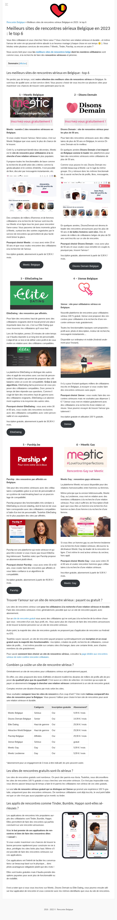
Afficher (22, 63)
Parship (14, 590)
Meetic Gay (70, 583)
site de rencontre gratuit (24, 618)
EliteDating (16, 432)
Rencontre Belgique (16, 22)
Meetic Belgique (31, 264)
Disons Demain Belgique (85, 266)
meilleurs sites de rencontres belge (53, 52)
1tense (67, 424)
